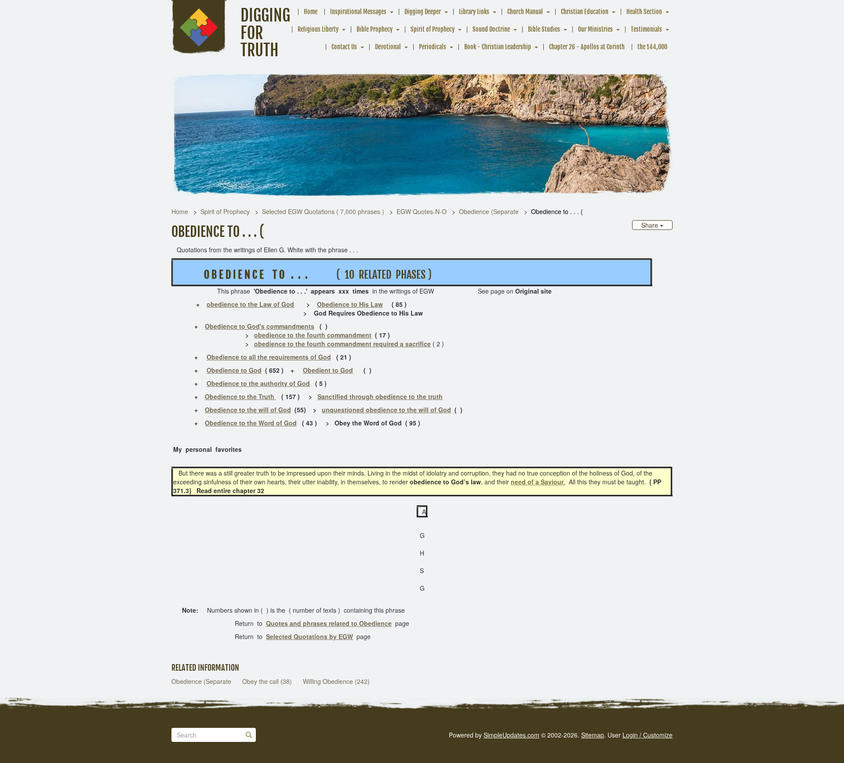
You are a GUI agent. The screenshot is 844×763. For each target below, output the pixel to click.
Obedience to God (234, 370)
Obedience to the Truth (240, 396)
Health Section (644, 11)
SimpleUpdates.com (511, 734)
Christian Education (584, 11)
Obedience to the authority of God (258, 383)
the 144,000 (652, 47)
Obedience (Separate (489, 211)
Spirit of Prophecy (433, 29)
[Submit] (249, 735)
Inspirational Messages (358, 11)
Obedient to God (328, 370)
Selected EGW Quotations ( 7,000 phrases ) (323, 211)
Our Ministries (595, 29)
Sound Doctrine (491, 29)
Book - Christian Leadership (497, 47)
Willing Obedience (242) (336, 681)
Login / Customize (647, 734)
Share (650, 225)
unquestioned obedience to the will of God (386, 409)
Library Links (474, 11)
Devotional (388, 47)
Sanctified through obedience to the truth (380, 396)
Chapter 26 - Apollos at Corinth (587, 47)
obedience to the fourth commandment (312, 335)
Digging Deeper (422, 11)
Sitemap (592, 734)
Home (310, 11)
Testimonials (646, 29)
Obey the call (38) (267, 681)
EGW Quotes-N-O (422, 211)
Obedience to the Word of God (251, 422)
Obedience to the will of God (248, 409)
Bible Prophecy (375, 29)
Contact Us (344, 47)
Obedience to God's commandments (259, 326)
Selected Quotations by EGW (309, 636)
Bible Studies (544, 29)
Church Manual (525, 11)
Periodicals (432, 47)
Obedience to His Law (350, 304)
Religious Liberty (318, 29)
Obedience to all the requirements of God (269, 356)
